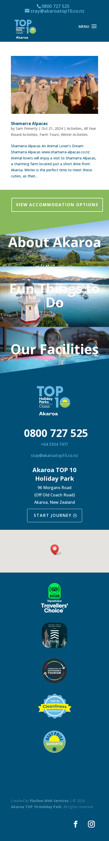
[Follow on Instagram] (91, 824)
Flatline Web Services (49, 800)
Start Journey (53, 515)
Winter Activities (74, 134)
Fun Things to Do (54, 295)
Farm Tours (49, 134)
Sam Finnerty (27, 128)
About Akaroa (54, 242)
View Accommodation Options (57, 204)
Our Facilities (54, 349)
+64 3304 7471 (54, 444)
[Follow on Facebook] (75, 824)
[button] (56, 549)
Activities (74, 128)
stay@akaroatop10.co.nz (54, 455)
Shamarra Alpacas (29, 123)
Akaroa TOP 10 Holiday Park (36, 806)
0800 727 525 (55, 6)
